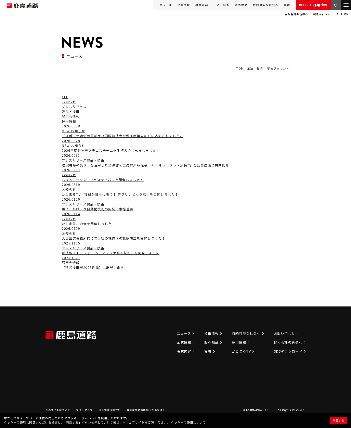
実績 (287, 5)
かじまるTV (241, 351)
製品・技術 (71, 111)
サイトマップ (84, 410)
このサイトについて (58, 410)
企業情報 (183, 5)
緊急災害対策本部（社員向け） (146, 410)
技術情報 (211, 333)
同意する (338, 420)
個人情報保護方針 (110, 410)
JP (337, 14)
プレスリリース (74, 106)
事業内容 (201, 5)
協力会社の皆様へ (296, 14)
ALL (65, 96)
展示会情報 (71, 116)
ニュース (165, 5)
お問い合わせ (321, 14)
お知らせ (69, 101)
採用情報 (313, 4)
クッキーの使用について (188, 422)
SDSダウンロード (288, 351)
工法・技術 (221, 5)
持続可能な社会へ (265, 5)
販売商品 (241, 5)
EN (346, 14)
